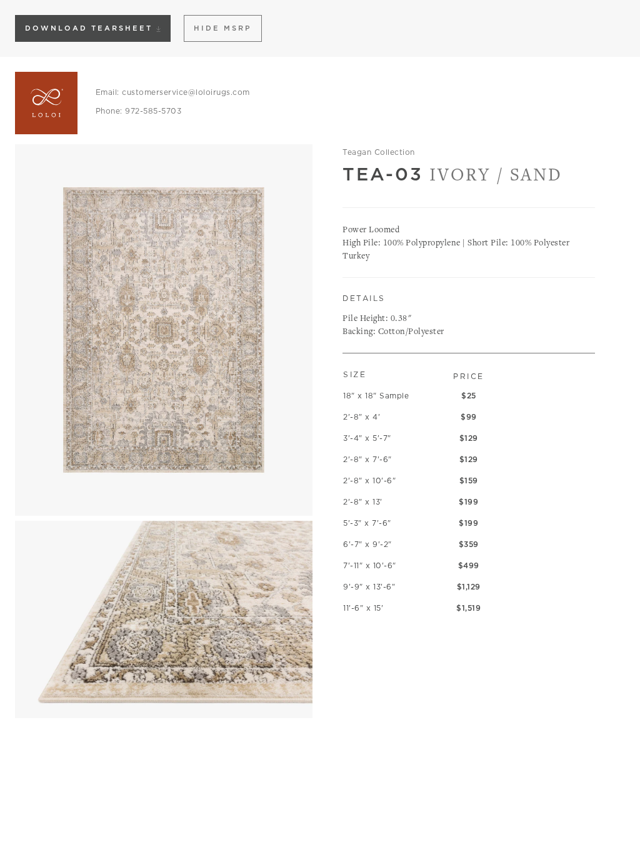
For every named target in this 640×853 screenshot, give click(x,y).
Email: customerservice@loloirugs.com (173, 92)
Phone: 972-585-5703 (139, 111)
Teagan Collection (378, 152)
